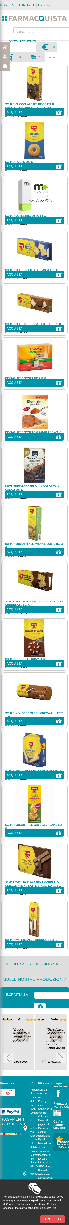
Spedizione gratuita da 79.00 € (42, 59)
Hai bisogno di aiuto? (20, 59)
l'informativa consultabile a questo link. (35, 1207)
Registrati (28, 5)
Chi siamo (43, 1116)
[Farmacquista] (34, 18)
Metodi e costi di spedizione (44, 1132)
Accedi (15, 5)
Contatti (42, 1089)
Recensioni (44, 5)
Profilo (4, 5)
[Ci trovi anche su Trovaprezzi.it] (7, 1092)
